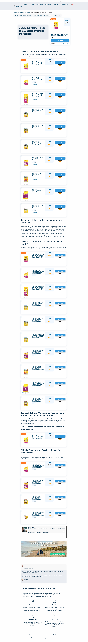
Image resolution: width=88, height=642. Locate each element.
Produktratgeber (64, 4)
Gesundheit (40, 4)
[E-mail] (22, 535)
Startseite (15, 12)
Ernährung (25, 4)
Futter (25, 12)
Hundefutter (28, 12)
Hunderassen (55, 4)
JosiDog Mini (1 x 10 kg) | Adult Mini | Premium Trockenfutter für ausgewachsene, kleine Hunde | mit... (60, 35)
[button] (24, 7)
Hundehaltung (48, 4)
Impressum (38, 634)
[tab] (23, 104)
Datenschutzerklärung (45, 634)
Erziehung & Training (34, 4)
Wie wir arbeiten (56, 634)
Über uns (51, 634)
